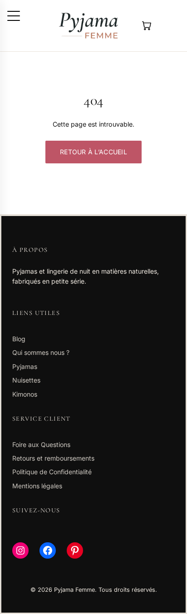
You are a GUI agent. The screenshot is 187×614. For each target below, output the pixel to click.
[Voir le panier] (146, 26)
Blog (18, 339)
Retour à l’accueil (93, 152)
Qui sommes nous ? (40, 352)
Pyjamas (24, 366)
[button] (13, 16)
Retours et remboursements (53, 458)
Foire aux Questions (41, 444)
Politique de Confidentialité (52, 472)
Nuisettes (26, 380)
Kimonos (24, 394)
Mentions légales (37, 486)
